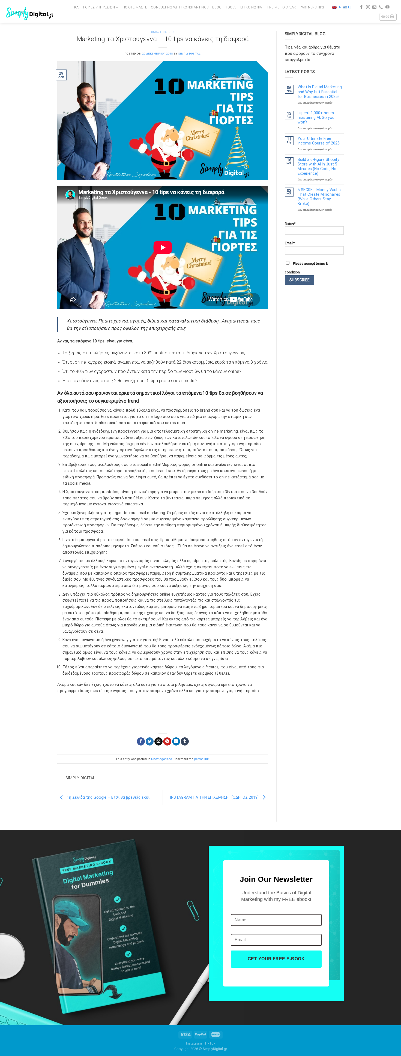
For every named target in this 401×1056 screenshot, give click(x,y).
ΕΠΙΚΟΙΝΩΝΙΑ (251, 7)
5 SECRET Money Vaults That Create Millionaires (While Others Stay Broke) (319, 197)
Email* (290, 243)
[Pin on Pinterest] (167, 741)
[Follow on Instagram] (368, 7)
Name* (290, 223)
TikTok (209, 1043)
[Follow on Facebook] (362, 7)
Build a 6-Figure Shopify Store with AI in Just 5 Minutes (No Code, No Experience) (318, 166)
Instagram (194, 1043)
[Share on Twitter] (150, 741)
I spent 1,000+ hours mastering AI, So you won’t (316, 117)
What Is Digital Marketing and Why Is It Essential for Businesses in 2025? (320, 91)
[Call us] (381, 7)
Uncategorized (162, 32)
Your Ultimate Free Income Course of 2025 (319, 140)
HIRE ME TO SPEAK (281, 7)
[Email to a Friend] (158, 741)
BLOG (217, 7)
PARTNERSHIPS (312, 7)
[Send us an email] (374, 7)
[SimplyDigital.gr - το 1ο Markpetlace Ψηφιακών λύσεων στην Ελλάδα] (30, 11)
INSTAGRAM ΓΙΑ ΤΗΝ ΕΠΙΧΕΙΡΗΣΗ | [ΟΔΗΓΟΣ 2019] (215, 797)
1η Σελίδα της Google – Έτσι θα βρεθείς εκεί (107, 797)
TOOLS (230, 7)
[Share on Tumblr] (185, 741)
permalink (201, 759)
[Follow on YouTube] (387, 7)
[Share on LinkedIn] (176, 741)
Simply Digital (189, 53)
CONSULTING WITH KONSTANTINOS (179, 7)
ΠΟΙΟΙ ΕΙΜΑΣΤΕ (134, 7)
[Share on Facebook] (141, 741)
